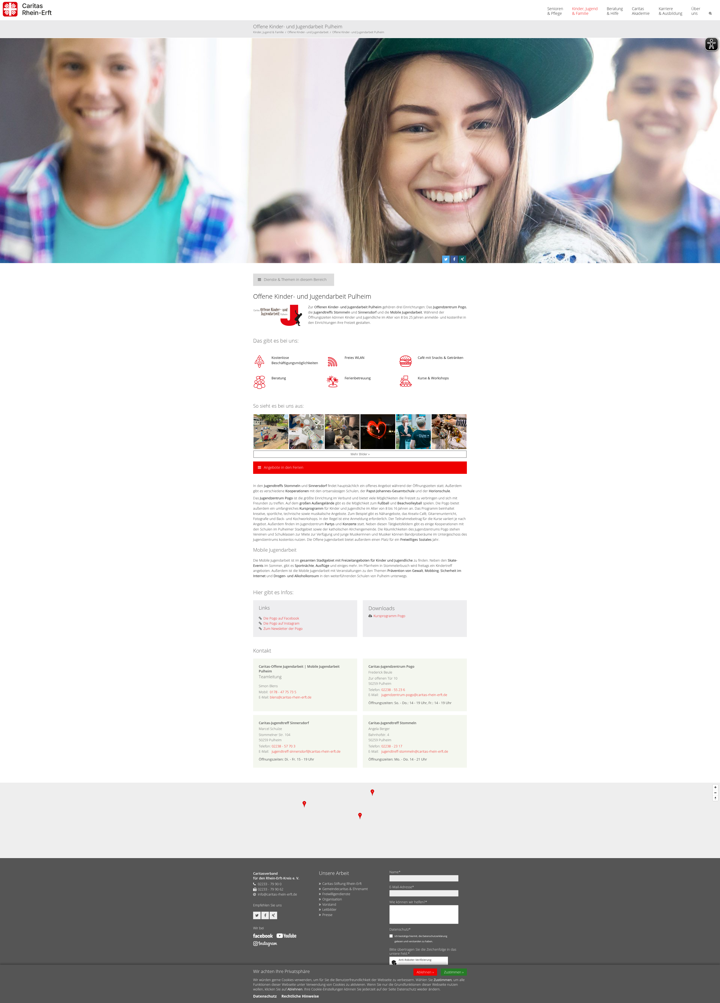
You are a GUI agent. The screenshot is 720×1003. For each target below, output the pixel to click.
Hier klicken (422, 963)
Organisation (332, 899)
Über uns (695, 11)
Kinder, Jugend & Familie (585, 11)
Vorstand (329, 904)
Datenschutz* (400, 929)
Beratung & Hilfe (615, 11)
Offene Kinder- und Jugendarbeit (307, 32)
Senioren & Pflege (555, 11)
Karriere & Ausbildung (670, 11)
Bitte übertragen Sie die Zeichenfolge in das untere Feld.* (422, 951)
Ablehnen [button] (424, 972)
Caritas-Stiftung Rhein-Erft (342, 883)
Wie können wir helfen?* (408, 902)
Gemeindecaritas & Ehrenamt (345, 889)
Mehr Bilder (359, 454)
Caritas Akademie (641, 11)
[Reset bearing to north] (715, 798)
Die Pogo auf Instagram (281, 623)
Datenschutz (265, 996)
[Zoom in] (715, 787)
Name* (394, 872)
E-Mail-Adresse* (401, 887)
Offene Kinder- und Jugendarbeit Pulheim (358, 32)
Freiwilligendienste (336, 894)
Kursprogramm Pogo (389, 616)
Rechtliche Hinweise (300, 996)
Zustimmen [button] (452, 972)
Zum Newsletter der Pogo (283, 628)
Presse (327, 914)
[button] (710, 13)
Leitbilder (329, 909)
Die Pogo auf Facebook (281, 618)
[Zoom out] (715, 792)
